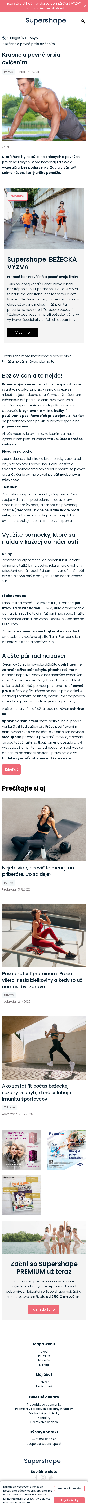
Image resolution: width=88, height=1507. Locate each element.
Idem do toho (43, 1309)
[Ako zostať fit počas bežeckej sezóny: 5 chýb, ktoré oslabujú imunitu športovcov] (44, 1048)
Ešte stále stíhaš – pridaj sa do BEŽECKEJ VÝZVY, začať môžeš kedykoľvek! (44, 6)
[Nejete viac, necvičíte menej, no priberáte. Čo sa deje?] (44, 829)
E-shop (44, 1365)
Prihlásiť (83, 21)
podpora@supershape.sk (44, 1444)
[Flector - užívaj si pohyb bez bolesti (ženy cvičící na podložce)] (66, 1150)
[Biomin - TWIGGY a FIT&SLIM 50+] (22, 1150)
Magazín (44, 1360)
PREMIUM (44, 1356)
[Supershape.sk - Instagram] (43, 1477)
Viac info (22, 332)
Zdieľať (11, 769)
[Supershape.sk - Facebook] (36, 1477)
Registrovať (44, 1386)
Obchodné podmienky (44, 1413)
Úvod (44, 1352)
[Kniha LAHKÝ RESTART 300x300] (22, 1195)
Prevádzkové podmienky (44, 1405)
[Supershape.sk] (46, 21)
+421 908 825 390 (44, 1439)
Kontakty (44, 1418)
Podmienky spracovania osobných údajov (44, 1409)
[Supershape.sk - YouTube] (51, 1477)
